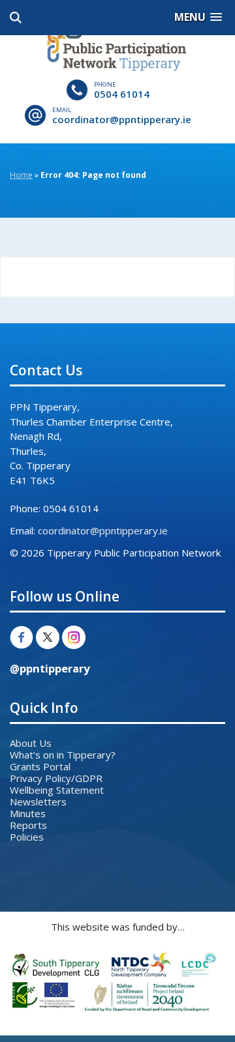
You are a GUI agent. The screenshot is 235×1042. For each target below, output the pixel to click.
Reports (28, 825)
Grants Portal (40, 766)
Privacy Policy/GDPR (56, 778)
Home (21, 175)
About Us (31, 742)
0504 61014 (121, 93)
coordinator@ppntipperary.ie (121, 119)
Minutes (28, 813)
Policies (27, 836)
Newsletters (38, 801)
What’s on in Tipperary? (63, 754)
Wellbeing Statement (57, 789)
